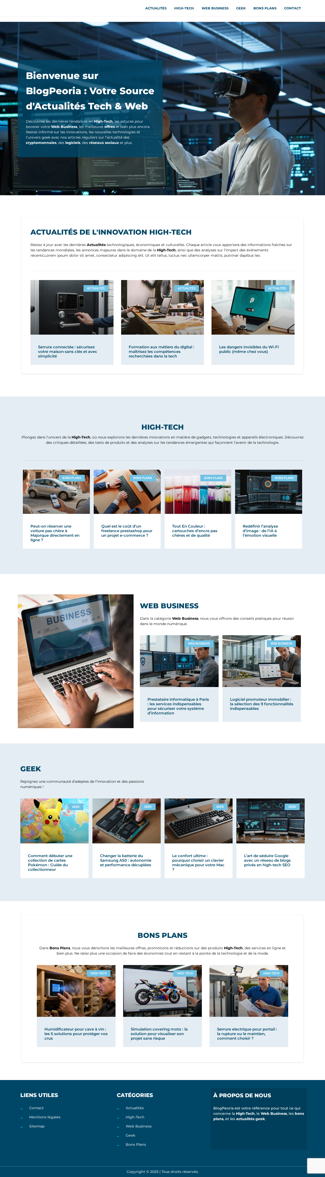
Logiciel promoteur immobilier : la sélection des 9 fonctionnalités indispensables (261, 704)
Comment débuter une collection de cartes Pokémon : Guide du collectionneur (50, 862)
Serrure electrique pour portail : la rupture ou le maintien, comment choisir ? (247, 1034)
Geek (241, 8)
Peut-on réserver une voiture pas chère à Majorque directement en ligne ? (54, 533)
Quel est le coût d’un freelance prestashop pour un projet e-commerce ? (126, 531)
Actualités (156, 8)
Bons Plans (265, 8)
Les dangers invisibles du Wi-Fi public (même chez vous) (249, 349)
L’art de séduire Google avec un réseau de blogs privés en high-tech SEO (267, 860)
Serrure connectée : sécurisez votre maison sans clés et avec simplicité (67, 351)
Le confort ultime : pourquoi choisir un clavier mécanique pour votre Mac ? (198, 862)
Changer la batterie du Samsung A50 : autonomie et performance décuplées (125, 860)
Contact (292, 8)
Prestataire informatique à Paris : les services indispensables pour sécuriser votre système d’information (178, 706)
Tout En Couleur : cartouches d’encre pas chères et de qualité (194, 531)
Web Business (215, 8)
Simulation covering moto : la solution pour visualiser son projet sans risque (159, 1034)
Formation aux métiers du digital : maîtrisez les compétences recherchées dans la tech (161, 351)
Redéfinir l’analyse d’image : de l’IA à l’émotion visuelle (260, 531)
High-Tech (184, 8)
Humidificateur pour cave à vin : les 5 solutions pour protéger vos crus (76, 1034)
